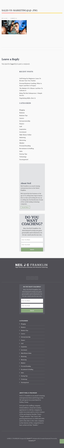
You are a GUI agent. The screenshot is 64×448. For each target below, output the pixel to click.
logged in (13, 64)
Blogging (22, 110)
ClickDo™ (29, 438)
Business (21, 113)
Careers (21, 118)
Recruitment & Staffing (26, 148)
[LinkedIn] (36, 278)
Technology (22, 157)
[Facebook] (28, 278)
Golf (20, 126)
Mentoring (22, 140)
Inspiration (22, 129)
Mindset (21, 143)
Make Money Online (25, 135)
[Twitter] (32, 278)
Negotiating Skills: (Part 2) (27, 98)
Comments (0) (13, 18)
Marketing (22, 137)
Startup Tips (23, 154)
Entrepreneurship (24, 121)
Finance (21, 124)
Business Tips (23, 115)
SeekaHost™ (32, 440)
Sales (20, 151)
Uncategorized (23, 159)
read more (25, 207)
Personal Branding (25, 146)
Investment (22, 132)
